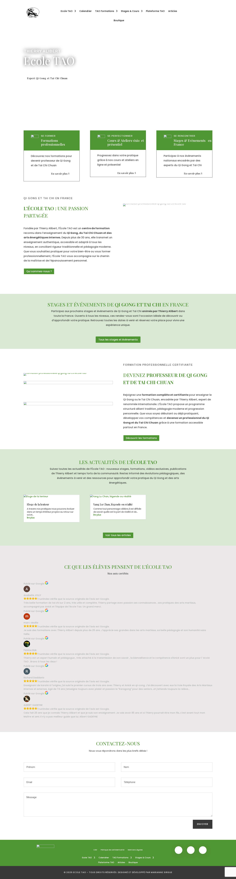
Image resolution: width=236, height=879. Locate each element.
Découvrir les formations (141, 438)
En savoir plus (59, 173)
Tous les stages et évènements (118, 339)
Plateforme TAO (155, 11)
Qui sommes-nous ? (39, 271)
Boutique (119, 20)
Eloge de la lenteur (38, 504)
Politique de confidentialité (112, 850)
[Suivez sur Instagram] (209, 9)
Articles (172, 11)
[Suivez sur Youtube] (202, 9)
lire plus (31, 517)
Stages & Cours (130, 11)
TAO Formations (104, 11)
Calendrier (85, 11)
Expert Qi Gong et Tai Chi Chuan (47, 78)
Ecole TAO (67, 11)
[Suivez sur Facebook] (196, 9)
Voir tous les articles (118, 535)
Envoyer (202, 824)
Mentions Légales (135, 850)
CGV (95, 850)
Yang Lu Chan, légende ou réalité (113, 504)
